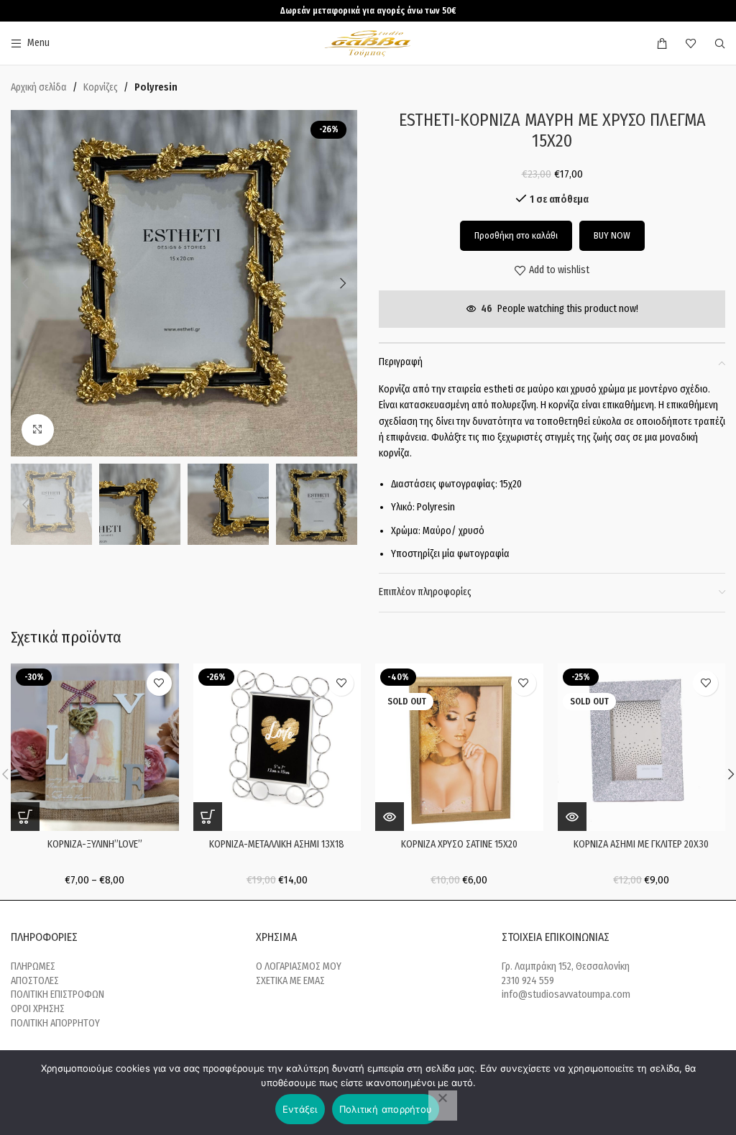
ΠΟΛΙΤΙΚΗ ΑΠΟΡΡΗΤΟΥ (55, 1023)
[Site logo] (368, 43)
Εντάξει (300, 1109)
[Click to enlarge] (38, 430)
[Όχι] (442, 1105)
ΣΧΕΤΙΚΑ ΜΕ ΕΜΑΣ (290, 981)
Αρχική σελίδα (39, 87)
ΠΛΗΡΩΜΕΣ (33, 966)
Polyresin (156, 87)
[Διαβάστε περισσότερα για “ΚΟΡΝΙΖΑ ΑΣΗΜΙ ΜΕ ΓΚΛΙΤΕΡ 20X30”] (572, 816)
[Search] (719, 43)
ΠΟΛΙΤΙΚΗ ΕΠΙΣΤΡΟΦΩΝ (57, 994)
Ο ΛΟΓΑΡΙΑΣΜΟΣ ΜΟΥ (298, 966)
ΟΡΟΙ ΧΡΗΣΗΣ (38, 1009)
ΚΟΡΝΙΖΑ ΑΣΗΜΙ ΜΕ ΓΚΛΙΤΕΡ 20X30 (641, 844)
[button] (25, 283)
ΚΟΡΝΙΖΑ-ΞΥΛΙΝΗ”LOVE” (94, 844)
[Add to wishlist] (159, 683)
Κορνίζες (100, 87)
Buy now (612, 235)
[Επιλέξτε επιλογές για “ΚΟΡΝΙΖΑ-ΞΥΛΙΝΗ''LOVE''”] (25, 816)
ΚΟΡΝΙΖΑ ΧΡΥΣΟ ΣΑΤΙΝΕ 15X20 (459, 844)
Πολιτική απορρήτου (386, 1109)
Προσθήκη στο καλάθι (516, 235)
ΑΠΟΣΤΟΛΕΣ (35, 981)
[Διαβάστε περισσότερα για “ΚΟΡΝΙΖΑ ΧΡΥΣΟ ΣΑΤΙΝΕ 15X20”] (389, 816)
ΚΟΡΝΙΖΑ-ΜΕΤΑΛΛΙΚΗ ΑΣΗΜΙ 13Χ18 (276, 844)
